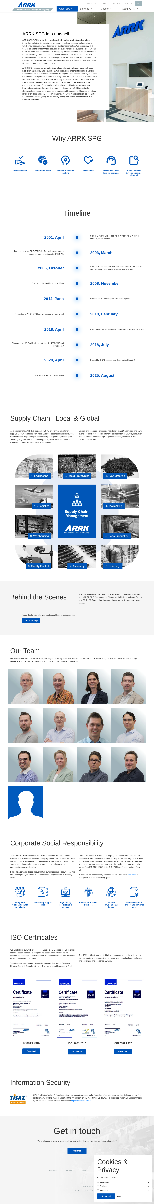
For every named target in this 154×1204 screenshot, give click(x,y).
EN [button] (138, 3)
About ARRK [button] (128, 8)
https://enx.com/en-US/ (80, 1101)
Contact (77, 1151)
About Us (53, 1171)
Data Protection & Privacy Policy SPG (87, 1191)
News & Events (92, 3)
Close (119, 1196)
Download (31, 1051)
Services (68, 1171)
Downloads (115, 3)
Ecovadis (132, 875)
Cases (83, 1171)
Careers (105, 3)
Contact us (127, 3)
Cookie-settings (31, 620)
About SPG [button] (64, 8)
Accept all (106, 1196)
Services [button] (84, 8)
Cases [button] (104, 8)
